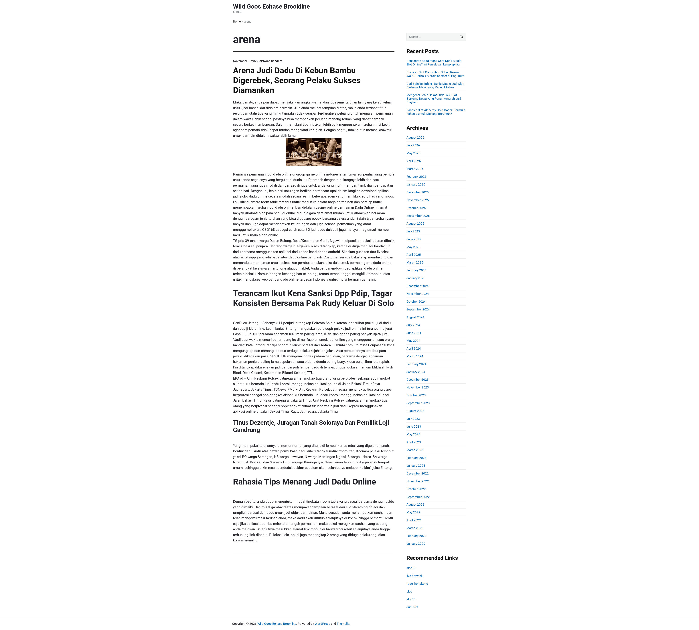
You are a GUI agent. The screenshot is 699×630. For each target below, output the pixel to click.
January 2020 (415, 543)
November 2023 (417, 387)
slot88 (410, 568)
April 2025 (413, 254)
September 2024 (418, 309)
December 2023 (417, 379)
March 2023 (414, 450)
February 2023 (416, 458)
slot (409, 591)
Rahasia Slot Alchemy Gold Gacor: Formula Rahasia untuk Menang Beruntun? (435, 111)
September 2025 (418, 216)
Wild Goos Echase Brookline (276, 623)
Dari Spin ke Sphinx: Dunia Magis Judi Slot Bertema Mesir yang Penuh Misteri (435, 85)
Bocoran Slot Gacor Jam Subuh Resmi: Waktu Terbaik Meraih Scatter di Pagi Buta (435, 74)
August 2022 (415, 504)
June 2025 (413, 239)
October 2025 (416, 208)
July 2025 (413, 231)
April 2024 (413, 348)
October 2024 (416, 301)
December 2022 (417, 473)
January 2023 (415, 465)
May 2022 (413, 512)
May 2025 (413, 247)
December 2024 (417, 286)
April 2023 (413, 442)
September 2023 (418, 403)
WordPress (322, 623)
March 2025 (414, 262)
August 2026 (415, 137)
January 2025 (415, 278)
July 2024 (413, 325)
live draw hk (414, 576)
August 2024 (415, 317)
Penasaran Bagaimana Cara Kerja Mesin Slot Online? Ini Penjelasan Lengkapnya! (433, 62)
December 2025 (417, 192)
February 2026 (416, 176)
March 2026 (414, 169)
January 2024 (415, 372)
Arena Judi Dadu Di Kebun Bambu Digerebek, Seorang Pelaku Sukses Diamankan (296, 80)
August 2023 (415, 411)
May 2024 (413, 340)
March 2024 (414, 356)
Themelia (343, 623)
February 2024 (416, 364)
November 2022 (417, 481)
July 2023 (413, 418)
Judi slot (412, 607)
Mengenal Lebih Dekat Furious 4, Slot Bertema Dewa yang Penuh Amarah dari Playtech (433, 98)
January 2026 (415, 184)
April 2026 (413, 161)
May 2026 (413, 153)
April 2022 (413, 520)
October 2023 (416, 395)
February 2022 (416, 536)
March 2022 (414, 528)
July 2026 (413, 145)
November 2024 (417, 294)
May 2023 (413, 434)
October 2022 (416, 489)
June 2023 (413, 426)
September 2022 (418, 497)
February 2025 (416, 270)
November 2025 (417, 200)
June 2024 (413, 333)
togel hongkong (417, 583)
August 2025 (415, 223)
